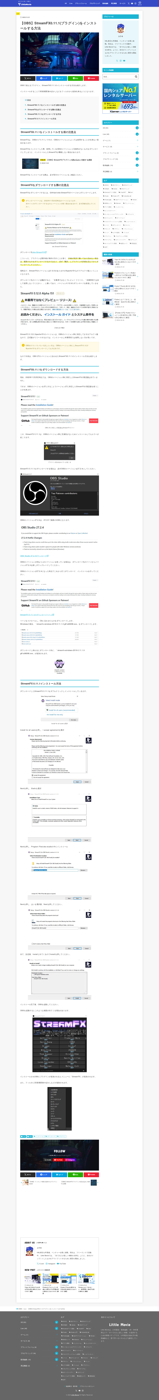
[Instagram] (135, 3)
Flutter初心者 (127, 196)
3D (66, 3)
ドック (107, 232)
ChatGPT (123, 192)
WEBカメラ (108, 203)
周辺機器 (114, 3)
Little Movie (75, 1395)
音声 (106, 247)
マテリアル (108, 240)
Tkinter (134, 200)
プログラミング (95, 3)
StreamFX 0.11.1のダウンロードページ (36, 614)
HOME (20, 1309)
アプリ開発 (108, 207)
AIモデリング (125, 189)
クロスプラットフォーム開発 (113, 221)
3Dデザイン (116, 185)
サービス (122, 3)
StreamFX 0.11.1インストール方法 (40, 118)
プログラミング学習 (121, 236)
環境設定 (134, 243)
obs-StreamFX (39, 252)
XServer (118, 203)
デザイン (116, 229)
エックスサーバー (110, 210)
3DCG (107, 185)
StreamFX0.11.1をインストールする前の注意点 (45, 105)
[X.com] (129, 3)
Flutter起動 (108, 200)
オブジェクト (109, 218)
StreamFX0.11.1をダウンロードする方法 (43, 114)
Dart (131, 192)
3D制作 (107, 189)
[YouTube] (132, 3)
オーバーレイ (121, 218)
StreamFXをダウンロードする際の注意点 (43, 109)
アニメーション (129, 203)
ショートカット (130, 221)
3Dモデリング (128, 185)
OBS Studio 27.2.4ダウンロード (33, 555)
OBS (30, 1136)
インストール (39, 1136)
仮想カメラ (124, 243)
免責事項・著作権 (71, 1386)
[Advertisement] (59, 1211)
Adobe (115, 189)
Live (70, 3)
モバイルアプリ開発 (111, 243)
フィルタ (126, 232)
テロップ (107, 229)
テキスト (127, 225)
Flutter (107, 196)
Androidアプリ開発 (110, 192)
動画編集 (105, 3)
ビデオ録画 (116, 232)
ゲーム (106, 140)
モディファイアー (120, 240)
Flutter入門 (116, 196)
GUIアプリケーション (121, 200)
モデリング (133, 240)
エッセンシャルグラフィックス (114, 214)
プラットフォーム (81, 3)
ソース (107, 225)
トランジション (128, 229)
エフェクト (130, 214)
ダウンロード (51, 1136)
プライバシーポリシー (87, 1386)
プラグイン (62, 1136)
